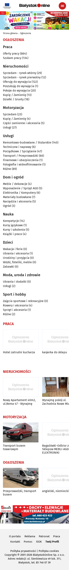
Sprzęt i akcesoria (15, 310)
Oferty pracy (11, 53)
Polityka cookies (49, 551)
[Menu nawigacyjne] (62, 6)
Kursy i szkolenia (14, 229)
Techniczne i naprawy (17, 147)
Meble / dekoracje (15, 184)
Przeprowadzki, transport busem (19, 492)
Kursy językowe (13, 225)
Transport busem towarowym (14, 447)
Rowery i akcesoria (15, 305)
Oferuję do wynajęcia (17, 81)
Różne (7, 169)
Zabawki (8, 266)
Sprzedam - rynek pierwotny (22, 77)
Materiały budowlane (17, 197)
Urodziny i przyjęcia (16, 258)
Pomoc (28, 541)
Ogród (7, 206)
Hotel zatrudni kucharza (19, 352)
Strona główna (10, 33)
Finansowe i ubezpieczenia (21, 160)
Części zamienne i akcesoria (21, 123)
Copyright (11, 554)
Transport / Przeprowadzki (20, 155)
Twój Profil (52, 541)
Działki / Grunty (13, 99)
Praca (56, 536)
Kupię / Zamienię (14, 95)
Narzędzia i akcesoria (17, 201)
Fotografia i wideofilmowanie (22, 164)
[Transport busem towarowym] (20, 432)
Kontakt (15, 541)
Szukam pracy (12, 58)
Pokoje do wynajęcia (16, 90)
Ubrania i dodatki (14, 281)
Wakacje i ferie (13, 249)
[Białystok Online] (34, 6)
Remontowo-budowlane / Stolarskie (27, 142)
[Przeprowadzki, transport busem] (20, 478)
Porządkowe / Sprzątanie (19, 151)
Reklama (29, 536)
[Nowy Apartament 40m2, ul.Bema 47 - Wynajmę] (20, 387)
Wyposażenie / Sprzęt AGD (20, 188)
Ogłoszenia (25, 33)
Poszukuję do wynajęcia (18, 86)
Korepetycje (11, 221)
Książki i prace (12, 234)
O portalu (15, 536)
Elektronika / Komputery (19, 192)
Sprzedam (10, 114)
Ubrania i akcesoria (16, 253)
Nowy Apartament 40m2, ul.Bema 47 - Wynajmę (19, 401)
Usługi (7, 127)
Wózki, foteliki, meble (17, 262)
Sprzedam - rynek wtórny (19, 73)
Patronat (44, 536)
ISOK (39, 541)
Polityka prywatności (23, 551)
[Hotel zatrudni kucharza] (20, 339)
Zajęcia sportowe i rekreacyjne (23, 301)
